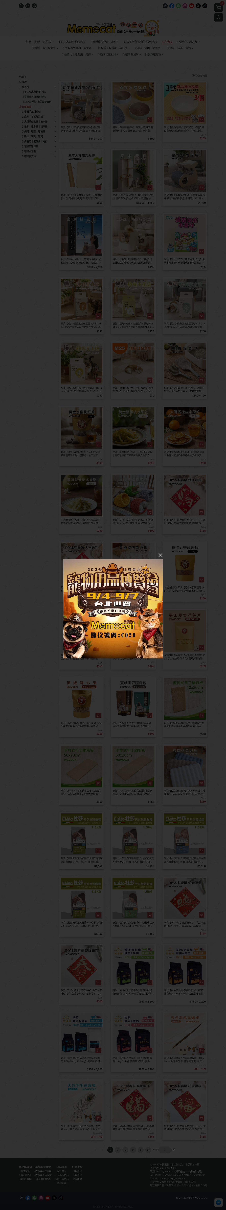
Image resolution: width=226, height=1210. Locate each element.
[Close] (160, 555)
